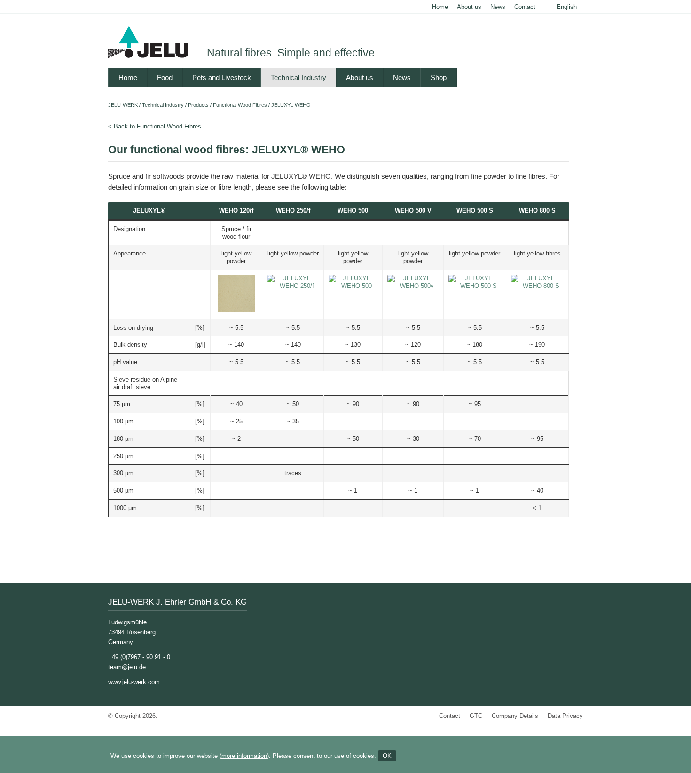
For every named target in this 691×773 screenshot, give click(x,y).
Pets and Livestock (221, 77)
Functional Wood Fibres (240, 105)
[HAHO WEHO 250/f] (292, 285)
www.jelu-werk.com (134, 681)
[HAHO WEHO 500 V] (413, 285)
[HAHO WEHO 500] (353, 285)
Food (165, 77)
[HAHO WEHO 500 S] (474, 285)
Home (440, 6)
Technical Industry (298, 77)
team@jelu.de (127, 666)
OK (387, 755)
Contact (524, 6)
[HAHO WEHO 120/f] (236, 310)
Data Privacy (565, 715)
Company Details (515, 715)
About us (469, 6)
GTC (476, 715)
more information (244, 755)
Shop (439, 77)
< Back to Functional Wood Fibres (154, 126)
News (497, 6)
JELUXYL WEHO (291, 105)
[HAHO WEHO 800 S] (537, 285)
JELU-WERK (123, 105)
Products (198, 105)
